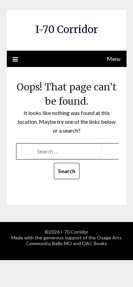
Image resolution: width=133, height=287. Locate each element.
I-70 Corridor (66, 29)
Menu (113, 58)
